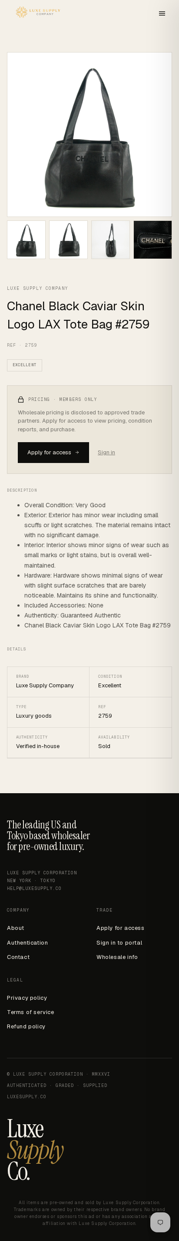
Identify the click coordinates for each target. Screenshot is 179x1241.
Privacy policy (27, 997)
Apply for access (49, 452)
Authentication (27, 942)
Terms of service (30, 1012)
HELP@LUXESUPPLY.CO (34, 888)
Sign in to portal (119, 942)
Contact (18, 957)
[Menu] (162, 14)
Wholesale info (117, 957)
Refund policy (26, 1026)
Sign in (106, 452)
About (15, 928)
